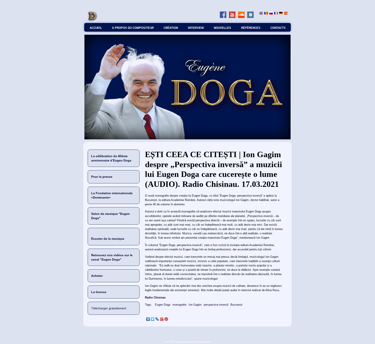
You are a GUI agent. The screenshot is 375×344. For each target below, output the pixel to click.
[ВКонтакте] (148, 319)
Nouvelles (222, 27)
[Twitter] (152, 319)
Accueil (96, 27)
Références (250, 27)
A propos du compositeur (133, 27)
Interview (196, 27)
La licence (98, 292)
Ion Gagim (195, 304)
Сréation (171, 27)
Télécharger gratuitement (108, 308)
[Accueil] (92, 20)
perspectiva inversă (216, 304)
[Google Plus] (162, 319)
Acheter (97, 275)
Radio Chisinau (155, 297)
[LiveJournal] (157, 319)
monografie (179, 304)
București (236, 304)
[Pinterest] (166, 319)
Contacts (278, 27)
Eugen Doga (162, 304)
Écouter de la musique (107, 238)
